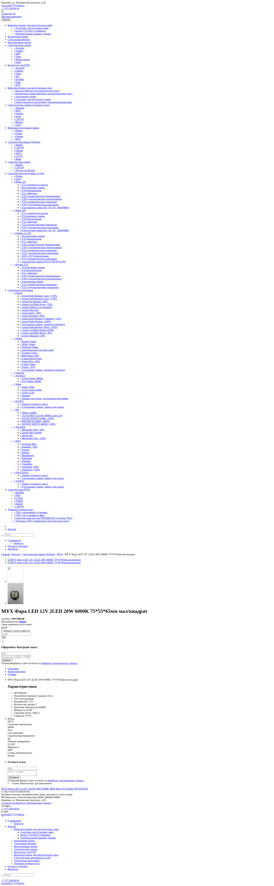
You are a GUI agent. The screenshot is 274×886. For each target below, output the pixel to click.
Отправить (14, 777)
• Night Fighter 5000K (31, 378)
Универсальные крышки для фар (38, 837)
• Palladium (26, 458)
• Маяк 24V (20, 210)
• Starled (18, 145)
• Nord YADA (21, 472)
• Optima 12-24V (22, 233)
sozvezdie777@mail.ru (12, 5)
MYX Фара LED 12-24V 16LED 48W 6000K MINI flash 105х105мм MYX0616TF (44, 788)
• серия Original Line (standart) (36, 307)
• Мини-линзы (22, 59)
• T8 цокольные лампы (32, 187)
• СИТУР (19, 119)
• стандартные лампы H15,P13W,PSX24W (43, 261)
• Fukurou (19, 372)
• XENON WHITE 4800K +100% (37, 424)
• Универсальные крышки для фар (32, 33)
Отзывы (12, 674)
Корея (22, 621)
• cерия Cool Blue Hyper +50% (36, 304)
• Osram (18, 133)
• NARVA (19, 481)
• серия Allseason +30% (32, 335)
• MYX (18, 153)
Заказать (7, 660)
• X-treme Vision (28, 353)
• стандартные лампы (31, 281)
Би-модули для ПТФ (19, 65)
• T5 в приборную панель (34, 184)
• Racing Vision (28, 341)
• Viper (17, 56)
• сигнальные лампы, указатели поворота (42, 324)
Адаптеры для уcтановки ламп (36, 832)
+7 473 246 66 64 (10, 8)
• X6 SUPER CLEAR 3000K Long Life (41, 415)
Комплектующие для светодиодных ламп (30, 25)
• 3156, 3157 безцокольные (34, 256)
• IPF (16, 409)
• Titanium (25, 461)
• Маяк (17, 159)
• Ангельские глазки (25, 96)
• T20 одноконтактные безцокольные (40, 196)
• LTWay (18, 498)
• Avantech (19, 375)
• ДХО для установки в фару (29, 515)
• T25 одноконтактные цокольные (38, 202)
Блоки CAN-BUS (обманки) (35, 835)
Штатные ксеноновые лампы (23, 127)
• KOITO (19, 401)
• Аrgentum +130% (30, 469)
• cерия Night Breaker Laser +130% (38, 298)
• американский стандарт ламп (37, 350)
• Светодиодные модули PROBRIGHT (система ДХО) (43, 518)
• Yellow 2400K (28, 412)
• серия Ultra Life (29, 310)
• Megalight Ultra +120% (33, 438)
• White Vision (27, 344)
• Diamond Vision (29, 347)
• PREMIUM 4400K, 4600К (34, 421)
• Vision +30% (27, 367)
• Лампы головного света (34, 404)
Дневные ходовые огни (20, 509)
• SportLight (26, 435)
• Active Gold (27, 392)
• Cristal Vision (28, 364)
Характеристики (17, 671)
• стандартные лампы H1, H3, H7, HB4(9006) (44, 207)
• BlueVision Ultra (29, 355)
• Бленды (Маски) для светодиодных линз (36, 90)
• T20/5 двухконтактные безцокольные (41, 199)
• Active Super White (31, 390)
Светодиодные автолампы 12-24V (26, 173)
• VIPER (18, 501)
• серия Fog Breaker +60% (34, 301)
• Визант (18, 122)
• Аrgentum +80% (29, 466)
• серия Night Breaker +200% (35, 321)
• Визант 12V (21, 264)
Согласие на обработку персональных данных (26, 803)
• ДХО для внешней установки (30, 512)
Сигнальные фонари (19, 39)
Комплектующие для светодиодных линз (30, 88)
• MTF (17, 53)
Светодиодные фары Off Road (24, 142)
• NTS (17, 85)
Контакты (13, 549)
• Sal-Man (19, 79)
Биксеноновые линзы (19, 42)
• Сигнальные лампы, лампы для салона (42, 407)
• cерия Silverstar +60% (32, 315)
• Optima (18, 51)
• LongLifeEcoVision (31, 358)
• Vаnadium (26, 464)
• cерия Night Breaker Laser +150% (38, 296)
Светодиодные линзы (19, 45)
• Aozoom (19, 48)
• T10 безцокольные (31, 190)
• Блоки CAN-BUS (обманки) (30, 31)
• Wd (16, 76)
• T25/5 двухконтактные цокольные (39, 204)
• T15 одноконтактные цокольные (38, 259)
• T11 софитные (28, 193)
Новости (18, 543)
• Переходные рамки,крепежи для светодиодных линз (43, 93)
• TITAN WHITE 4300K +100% (37, 418)
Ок (4, 637)
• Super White (27, 387)
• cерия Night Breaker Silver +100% (38, 327)
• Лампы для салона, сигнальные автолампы (44, 398)
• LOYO (18, 156)
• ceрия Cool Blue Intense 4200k (37, 330)
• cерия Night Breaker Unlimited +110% (40, 318)
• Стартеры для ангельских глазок (32, 99)
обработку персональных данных (59, 663)
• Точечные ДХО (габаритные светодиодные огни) (41, 521)
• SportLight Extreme (31, 432)
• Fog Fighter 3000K (30, 381)
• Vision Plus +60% (30, 361)
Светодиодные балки (19, 162)
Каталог (6, 20)
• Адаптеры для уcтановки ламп (31, 28)
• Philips (18, 130)
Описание (13, 668)
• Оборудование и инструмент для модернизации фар (43, 102)
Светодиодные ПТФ (19, 489)
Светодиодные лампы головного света (29, 105)
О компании (14, 540)
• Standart (25, 395)
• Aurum (24, 449)
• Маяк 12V (20, 182)
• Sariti (17, 62)
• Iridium (24, 452)
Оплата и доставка (18, 546)
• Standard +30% (28, 447)
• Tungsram (20, 427)
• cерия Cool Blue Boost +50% (36, 333)
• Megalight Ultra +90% (32, 429)
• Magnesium (27, 455)
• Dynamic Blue (28, 444)
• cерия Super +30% (30, 313)
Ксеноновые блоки (18, 36)
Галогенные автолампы (20, 290)
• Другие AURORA (24, 170)
